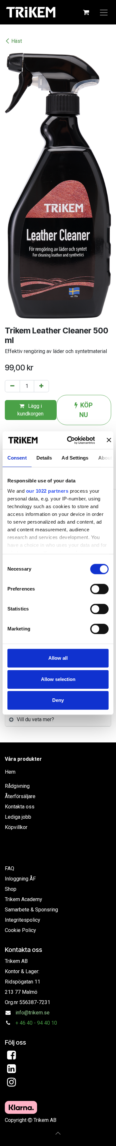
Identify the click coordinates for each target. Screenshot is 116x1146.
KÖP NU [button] (86, 410)
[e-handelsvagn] (86, 12)
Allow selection (58, 679)
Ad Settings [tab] (75, 458)
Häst (16, 41)
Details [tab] (44, 458)
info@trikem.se (32, 1013)
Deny (58, 700)
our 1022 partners (47, 491)
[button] (58, 1133)
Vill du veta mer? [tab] (35, 719)
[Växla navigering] (103, 12)
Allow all (58, 658)
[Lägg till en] (41, 386)
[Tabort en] (12, 386)
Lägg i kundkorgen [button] (30, 410)
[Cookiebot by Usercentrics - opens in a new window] (70, 440)
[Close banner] (109, 440)
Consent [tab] (17, 458)
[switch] (99, 589)
